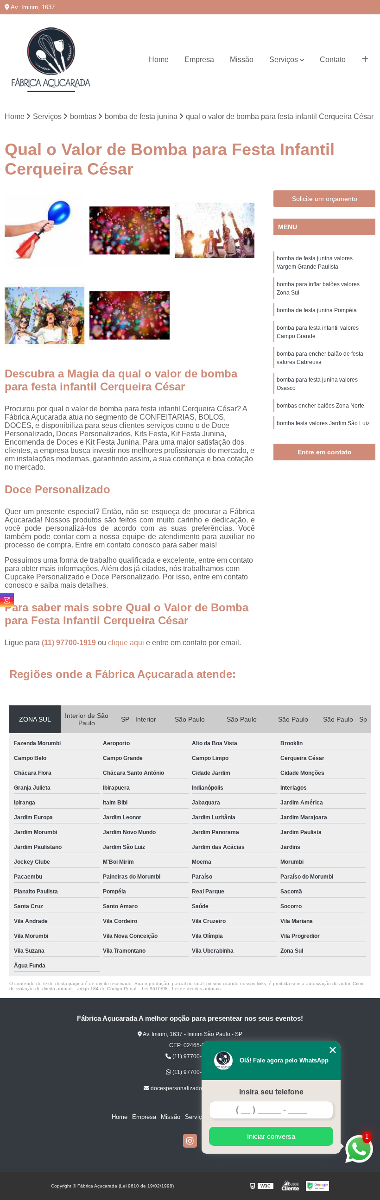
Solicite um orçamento (324, 198)
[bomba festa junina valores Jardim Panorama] (45, 315)
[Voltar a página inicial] (51, 59)
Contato (333, 59)
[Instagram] (190, 1141)
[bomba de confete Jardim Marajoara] (129, 315)
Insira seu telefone (271, 1092)
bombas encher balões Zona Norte (320, 405)
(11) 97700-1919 (70, 643)
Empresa (199, 59)
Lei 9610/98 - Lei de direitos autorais (181, 988)
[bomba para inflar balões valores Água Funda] (45, 230)
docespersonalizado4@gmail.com (193, 1088)
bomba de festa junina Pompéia (317, 310)
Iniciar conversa (271, 1136)
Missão (241, 59)
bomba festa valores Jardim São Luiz (323, 423)
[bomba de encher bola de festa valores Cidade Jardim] (215, 230)
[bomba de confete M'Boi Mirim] (129, 230)
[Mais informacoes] (365, 59)
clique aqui (126, 643)
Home (159, 59)
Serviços (283, 59)
